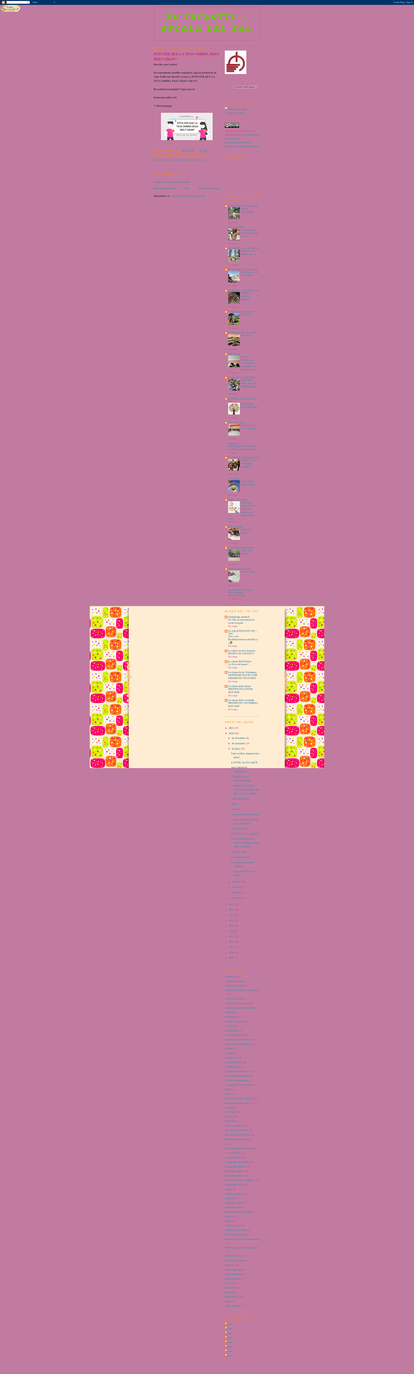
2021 (231, 728)
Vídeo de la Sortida (246, 552)
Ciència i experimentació (238, 1039)
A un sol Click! (236, 227)
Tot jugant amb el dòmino (245, 814)
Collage (229, 1048)
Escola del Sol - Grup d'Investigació (239, 591)
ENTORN (230, 1112)
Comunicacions (233, 1062)
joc (226, 1144)
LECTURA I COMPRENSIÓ (249, 405)
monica (230, 1355)
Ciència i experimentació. (180, 160)
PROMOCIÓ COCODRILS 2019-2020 (243, 704)
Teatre (228, 1301)
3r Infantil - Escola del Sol (242, 332)
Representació (232, 1278)
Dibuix (228, 1089)
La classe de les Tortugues (242, 672)
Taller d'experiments (239, 569)
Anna (229, 1324)
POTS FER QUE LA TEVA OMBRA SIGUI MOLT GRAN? (245, 842)
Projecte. (229, 1265)
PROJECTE (232, 1256)
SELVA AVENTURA (247, 210)
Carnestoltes (231, 1030)
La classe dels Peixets (239, 661)
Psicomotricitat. (233, 1274)
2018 (231, 909)
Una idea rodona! (241, 857)
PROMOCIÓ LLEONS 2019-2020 (240, 690)
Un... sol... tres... (237, 422)
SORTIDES (231, 1297)
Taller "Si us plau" (238, 499)
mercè (229, 1351)
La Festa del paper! (238, 664)
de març (236, 892)
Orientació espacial (235, 1234)
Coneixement (232, 1066)
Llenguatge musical (238, 617)
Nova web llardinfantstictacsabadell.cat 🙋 (243, 639)
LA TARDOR (232, 1153)
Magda (229, 1346)
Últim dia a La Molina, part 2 (248, 252)
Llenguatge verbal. (235, 1184)
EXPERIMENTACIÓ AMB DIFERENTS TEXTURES (242, 676)
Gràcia (229, 1342)
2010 (231, 952)
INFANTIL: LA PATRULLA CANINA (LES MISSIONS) (243, 447)
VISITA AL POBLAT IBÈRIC (247, 296)
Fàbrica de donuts (246, 531)
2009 (231, 958)
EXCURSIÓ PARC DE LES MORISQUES (248, 383)
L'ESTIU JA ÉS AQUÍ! (244, 762)
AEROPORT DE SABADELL (242, 990)
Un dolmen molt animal (241, 547)
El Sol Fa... (234, 443)
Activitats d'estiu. (234, 985)
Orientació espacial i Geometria (242, 1239)
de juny (236, 748)
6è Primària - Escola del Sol (243, 248)
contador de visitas (235, 113)
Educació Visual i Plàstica (239, 1098)
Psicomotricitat (233, 1269)
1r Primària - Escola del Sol (243, 206)
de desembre (239, 738)
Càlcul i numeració (235, 1021)
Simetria (235, 809)
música (228, 1221)
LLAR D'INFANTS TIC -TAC (242, 632)
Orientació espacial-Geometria (241, 1247)
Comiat (229, 1053)
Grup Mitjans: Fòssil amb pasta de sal (249, 233)
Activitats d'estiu (234, 981)
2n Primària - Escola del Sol (241, 400)
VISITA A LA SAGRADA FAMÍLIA (248, 463)
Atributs (229, 1012)
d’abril (236, 887)
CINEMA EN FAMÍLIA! (245, 833)
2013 (231, 936)
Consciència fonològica (237, 1076)
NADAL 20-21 (233, 1225)
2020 (231, 733)
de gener (237, 897)
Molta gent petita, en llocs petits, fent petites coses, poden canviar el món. (243, 510)
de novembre (239, 743)
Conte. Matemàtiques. (237, 1080)
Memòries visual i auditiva (239, 1212)
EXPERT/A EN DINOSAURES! (241, 778)
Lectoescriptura (233, 1157)
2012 (231, 942)
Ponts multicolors (240, 798)
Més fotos (246, 314)
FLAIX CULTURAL (237, 1130)
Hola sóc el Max (236, 595)
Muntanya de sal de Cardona (249, 273)
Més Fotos (246, 335)
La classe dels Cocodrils (241, 700)
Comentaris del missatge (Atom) (188, 196)
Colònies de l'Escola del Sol (243, 311)
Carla (229, 1337)
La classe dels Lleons (239, 686)
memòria (229, 1198)
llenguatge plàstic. (234, 1175)
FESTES (230, 1121)
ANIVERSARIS (234, 998)
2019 (231, 904)
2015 (231, 926)
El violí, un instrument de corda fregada (241, 621)
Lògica (228, 1189)
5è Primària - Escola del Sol (243, 457)
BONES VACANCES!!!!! (241, 653)
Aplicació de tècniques (237, 1003)
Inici (186, 188)
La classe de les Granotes (241, 650)
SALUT (229, 1283)
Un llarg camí (238, 852)
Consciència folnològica (237, 1071)
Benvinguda (231, 1017)
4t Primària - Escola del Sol (243, 269)
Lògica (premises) (234, 1193)
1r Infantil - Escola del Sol (242, 377)
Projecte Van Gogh (235, 1260)
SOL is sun (234, 354)
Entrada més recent (164, 188)
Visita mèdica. (232, 1306)
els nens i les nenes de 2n (238, 1103)
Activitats (230, 976)
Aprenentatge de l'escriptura (240, 1007)
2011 (231, 947)
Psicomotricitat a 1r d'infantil (249, 426)
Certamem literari (235, 1035)
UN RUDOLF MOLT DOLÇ (248, 483)
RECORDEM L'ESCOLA (239, 769)
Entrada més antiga (209, 188)
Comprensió (231, 1057)
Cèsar (229, 1333)
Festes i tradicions (234, 1125)
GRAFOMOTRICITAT (238, 1134)
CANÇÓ (229, 1026)
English (229, 1107)
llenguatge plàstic (234, 1171)
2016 (231, 920)
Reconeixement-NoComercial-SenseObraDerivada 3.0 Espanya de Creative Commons (242, 140)
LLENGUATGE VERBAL (240, 1180)
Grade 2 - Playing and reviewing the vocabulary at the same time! (248, 363)
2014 (231, 931)
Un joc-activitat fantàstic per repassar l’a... (244, 821)
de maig (236, 881)
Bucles (234, 804)
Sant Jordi (230, 1287)
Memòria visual (233, 1207)
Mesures (229, 1216)
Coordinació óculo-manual (239, 1085)
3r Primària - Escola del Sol (243, 290)
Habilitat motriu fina (236, 1139)
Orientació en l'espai (236, 1230)
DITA (228, 1094)
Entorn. (229, 1116)
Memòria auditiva (234, 1203)
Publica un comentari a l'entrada (172, 182)
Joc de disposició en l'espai (239, 1148)
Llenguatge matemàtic (237, 1162)
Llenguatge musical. (236, 1166)
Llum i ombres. (249, 571)
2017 (231, 915)
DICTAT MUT (239, 828)
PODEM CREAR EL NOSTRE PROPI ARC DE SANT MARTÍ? (245, 789)
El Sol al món (235, 526)
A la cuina (233, 478)
